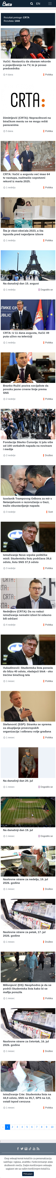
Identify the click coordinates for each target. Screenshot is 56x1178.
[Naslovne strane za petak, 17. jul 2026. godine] (28, 914)
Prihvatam (28, 1174)
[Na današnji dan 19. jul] (28, 812)
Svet (50, 512)
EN (38, 3)
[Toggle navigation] (50, 3)
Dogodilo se (46, 289)
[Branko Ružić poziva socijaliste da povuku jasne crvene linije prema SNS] (28, 367)
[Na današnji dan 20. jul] (28, 762)
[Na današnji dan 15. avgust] (28, 265)
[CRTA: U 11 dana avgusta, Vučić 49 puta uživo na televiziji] (28, 314)
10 (52, 1127)
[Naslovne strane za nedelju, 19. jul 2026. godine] (28, 861)
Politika (49, 74)
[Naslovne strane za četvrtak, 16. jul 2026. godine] (28, 1023)
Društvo (49, 455)
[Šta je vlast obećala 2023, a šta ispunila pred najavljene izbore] (28, 212)
